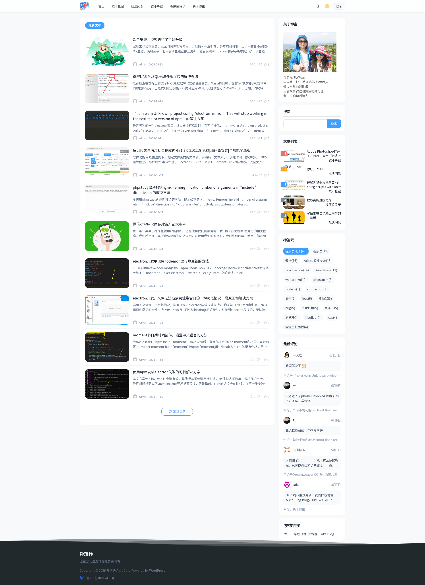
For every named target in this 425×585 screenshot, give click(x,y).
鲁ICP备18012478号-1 (102, 578)
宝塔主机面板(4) (296, 327)
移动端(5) (325, 298)
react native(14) (297, 270)
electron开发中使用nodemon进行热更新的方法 (171, 261)
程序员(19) (320, 251)
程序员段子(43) (296, 251)
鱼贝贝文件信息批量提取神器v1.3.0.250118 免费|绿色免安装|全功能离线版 (191, 150)
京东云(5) (331, 308)
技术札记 (118, 6)
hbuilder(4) (313, 317)
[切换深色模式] (327, 6)
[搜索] (317, 6)
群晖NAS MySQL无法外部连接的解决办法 (165, 76)
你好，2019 (315, 169)
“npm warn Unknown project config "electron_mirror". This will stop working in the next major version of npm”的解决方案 (200, 116)
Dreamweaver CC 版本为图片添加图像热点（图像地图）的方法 (337, 474)
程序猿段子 (177, 6)
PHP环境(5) (310, 308)
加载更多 (179, 411)
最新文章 (95, 25)
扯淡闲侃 (137, 6)
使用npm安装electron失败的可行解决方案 (166, 371)
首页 (101, 6)
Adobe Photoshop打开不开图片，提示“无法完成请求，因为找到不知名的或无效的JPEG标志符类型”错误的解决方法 (324, 153)
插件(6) (290, 298)
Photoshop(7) (317, 289)
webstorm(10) (296, 279)
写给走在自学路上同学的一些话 (324, 215)
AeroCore (123, 570)
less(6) (307, 298)
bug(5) (290, 308)
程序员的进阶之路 (319, 200)
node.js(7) (292, 289)
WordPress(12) (326, 270)
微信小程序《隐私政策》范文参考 (159, 224)
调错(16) (291, 260)
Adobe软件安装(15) (318, 260)
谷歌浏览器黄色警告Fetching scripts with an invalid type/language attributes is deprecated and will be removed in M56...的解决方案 (324, 184)
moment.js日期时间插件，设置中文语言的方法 (170, 335)
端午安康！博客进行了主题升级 (157, 39)
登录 (339, 6)
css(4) (332, 317)
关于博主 (199, 6)
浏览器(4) (292, 317)
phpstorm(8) (322, 279)
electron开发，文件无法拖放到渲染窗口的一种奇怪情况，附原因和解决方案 (193, 298)
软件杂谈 (157, 6)
